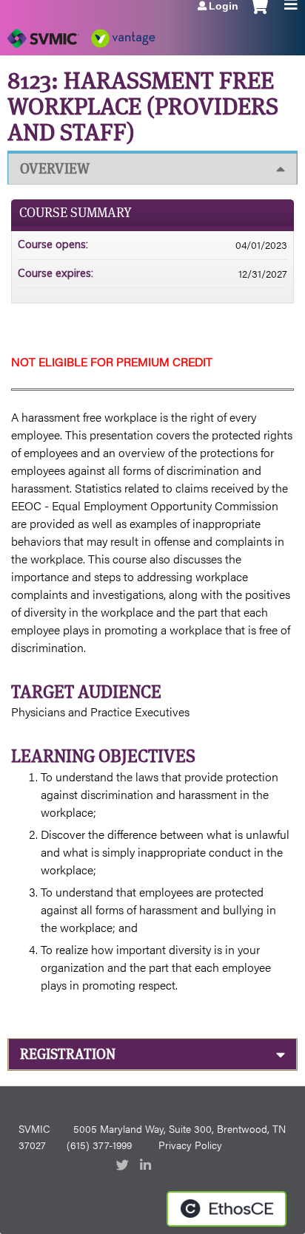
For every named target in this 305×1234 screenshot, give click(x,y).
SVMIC (34, 1128)
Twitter (123, 1166)
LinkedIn (147, 1166)
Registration (67, 1054)
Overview (55, 169)
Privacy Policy (190, 1144)
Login (223, 6)
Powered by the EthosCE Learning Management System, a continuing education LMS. (226, 1209)
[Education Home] (81, 33)
